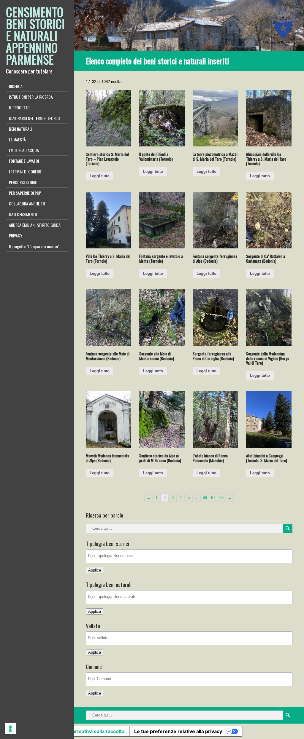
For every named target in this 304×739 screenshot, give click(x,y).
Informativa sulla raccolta (95, 731)
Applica (94, 570)
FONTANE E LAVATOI (24, 161)
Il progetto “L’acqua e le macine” (34, 246)
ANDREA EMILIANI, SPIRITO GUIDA (35, 225)
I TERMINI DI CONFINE (25, 171)
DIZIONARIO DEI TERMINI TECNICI (34, 118)
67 (213, 497)
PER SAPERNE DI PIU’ (25, 193)
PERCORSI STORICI (23, 182)
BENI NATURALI (20, 129)
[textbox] (191, 555)
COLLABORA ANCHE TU (27, 203)
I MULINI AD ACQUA (24, 150)
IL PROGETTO (19, 107)
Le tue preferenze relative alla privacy (178, 731)
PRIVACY (15, 235)
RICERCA (16, 86)
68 (221, 497)
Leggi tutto (100, 176)
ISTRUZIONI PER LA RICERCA (31, 97)
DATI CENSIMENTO (23, 214)
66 (205, 497)
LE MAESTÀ (17, 139)
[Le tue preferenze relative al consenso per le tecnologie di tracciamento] (10, 728)
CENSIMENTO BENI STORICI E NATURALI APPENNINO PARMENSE (35, 35)
